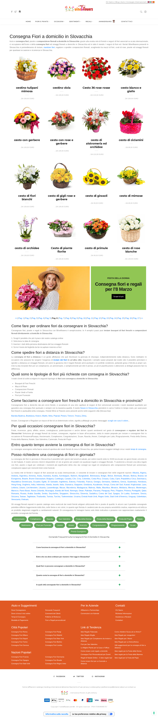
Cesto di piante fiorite (61, 249)
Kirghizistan (136, 485)
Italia (62, 485)
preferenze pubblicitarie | (111, 687)
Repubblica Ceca (128, 479)
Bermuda (118, 476)
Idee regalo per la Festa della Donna (128, 651)
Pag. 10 (82, 318)
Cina (79, 479)
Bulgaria (50, 479)
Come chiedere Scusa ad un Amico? (128, 632)
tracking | (48, 687)
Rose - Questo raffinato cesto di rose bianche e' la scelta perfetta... (130, 237)
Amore (71, 525)
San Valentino (64, 519)
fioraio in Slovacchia (89, 408)
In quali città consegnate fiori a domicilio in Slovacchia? (58, 585)
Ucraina (77, 497)
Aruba (39, 476)
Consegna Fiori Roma (19, 632)
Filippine (119, 491)
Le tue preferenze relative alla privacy (89, 714)
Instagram (100, 676)
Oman (81, 491)
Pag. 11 (90, 318)
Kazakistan (97, 485)
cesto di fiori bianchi (27, 197)
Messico (114, 488)
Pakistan (88, 491)
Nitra (50, 416)
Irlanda (49, 485)
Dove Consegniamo (18, 610)
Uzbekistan (141, 497)
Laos (144, 485)
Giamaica (69, 485)
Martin (44, 416)
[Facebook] (11, 11)
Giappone (78, 485)
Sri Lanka (125, 494)
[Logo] (79, 8)
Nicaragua (49, 491)
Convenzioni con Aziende (90, 613)
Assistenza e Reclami (123, 617)
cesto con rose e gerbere (61, 141)
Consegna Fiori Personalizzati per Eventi (95, 654)
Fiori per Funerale (43, 525)
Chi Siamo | (110, 2)
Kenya (106, 485)
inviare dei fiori (60, 360)
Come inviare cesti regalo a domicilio (94, 651)
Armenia (32, 476)
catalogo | (40, 687)
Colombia (86, 479)
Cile (74, 479)
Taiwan (23, 497)
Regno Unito (103, 497)
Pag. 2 (28, 318)
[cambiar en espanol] (154, 2)
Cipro (117, 479)
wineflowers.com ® (67, 707)
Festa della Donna (83, 519)
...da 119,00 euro (96, 154)
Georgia (97, 482)
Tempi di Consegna (18, 617)
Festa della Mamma (105, 519)
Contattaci (126, 21)
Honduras (142, 482)
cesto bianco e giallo (131, 89)
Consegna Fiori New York (54, 638)
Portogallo (136, 491)
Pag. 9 (75, 318)
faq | (71, 687)
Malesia (91, 488)
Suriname (135, 494)
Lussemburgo (52, 488)
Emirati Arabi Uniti (89, 497)
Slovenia (84, 494)
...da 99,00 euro (96, 203)
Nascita (50, 519)
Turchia (57, 497)
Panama (96, 491)
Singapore (64, 494)
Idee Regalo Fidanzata (89, 632)
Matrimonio (26, 525)
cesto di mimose (131, 195)
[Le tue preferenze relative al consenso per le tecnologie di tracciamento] (154, 713)
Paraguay (106, 491)
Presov (64, 416)
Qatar (144, 491)
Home (28, 21)
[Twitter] (16, 11)
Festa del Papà (125, 519)
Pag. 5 (48, 318)
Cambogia (59, 479)
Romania (15, 494)
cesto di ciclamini (131, 140)
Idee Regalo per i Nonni (123, 638)
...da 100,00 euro (61, 259)
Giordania (88, 485)
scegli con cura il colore (118, 421)
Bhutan (126, 476)
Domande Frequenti (52, 610)
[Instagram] (20, 11)
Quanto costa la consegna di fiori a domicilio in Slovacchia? (60, 575)
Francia (89, 482)
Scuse (132, 525)
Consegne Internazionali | (136, 2)
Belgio (103, 476)
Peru (113, 491)
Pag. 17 (136, 318)
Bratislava (30, 416)
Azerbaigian (64, 476)
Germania (106, 482)
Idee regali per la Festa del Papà (127, 658)
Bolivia (134, 476)
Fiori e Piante (41, 21)
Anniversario (105, 21)
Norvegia (74, 491)
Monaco (131, 488)
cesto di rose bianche (131, 249)
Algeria (143, 473)
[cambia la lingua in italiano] (151, 2)
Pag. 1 (21, 318)
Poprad (57, 416)
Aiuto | (123, 2)
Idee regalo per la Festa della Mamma (129, 654)
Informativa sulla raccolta (57, 714)
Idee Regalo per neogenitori (125, 635)
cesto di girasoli (96, 195)
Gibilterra (115, 482)
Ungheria (26, 485)
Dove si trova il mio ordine (20, 613)
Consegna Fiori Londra (53, 645)
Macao (62, 488)
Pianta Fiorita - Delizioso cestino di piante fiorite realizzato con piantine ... (61, 237)
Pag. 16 (128, 318)
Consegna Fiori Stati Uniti (20, 663)
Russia (23, 494)
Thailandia (41, 497)
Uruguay (132, 497)
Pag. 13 (105, 318)
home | (25, 687)
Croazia (105, 479)
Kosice (38, 416)
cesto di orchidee (27, 248)
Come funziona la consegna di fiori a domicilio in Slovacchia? (61, 547)
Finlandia (81, 482)
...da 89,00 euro (131, 147)
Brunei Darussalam (37, 479)
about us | (124, 687)
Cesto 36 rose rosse (96, 87)
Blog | (117, 2)
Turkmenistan (67, 497)
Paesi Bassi (25, 491)
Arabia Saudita (34, 494)
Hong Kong (16, 485)
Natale (140, 519)
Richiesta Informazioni (123, 613)
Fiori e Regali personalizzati (55, 620)
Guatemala (132, 482)
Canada (68, 479)
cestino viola (61, 87)
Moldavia (123, 488)
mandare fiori (49, 47)
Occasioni (58, 21)
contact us (132, 687)
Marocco (15, 491)
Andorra (14, 476)
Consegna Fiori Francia (20, 657)
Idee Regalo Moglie (88, 635)
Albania (135, 473)
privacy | (87, 687)
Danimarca (141, 479)
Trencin (70, 416)
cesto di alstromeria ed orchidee (96, 143)
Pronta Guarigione (78, 532)
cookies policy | (96, 687)
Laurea (60, 525)
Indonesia (41, 485)
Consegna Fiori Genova (20, 645)
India (33, 485)
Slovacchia (74, 494)
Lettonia (14, 488)
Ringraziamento (117, 525)
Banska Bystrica (18, 416)
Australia (47, 476)
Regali (89, 21)
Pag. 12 (97, 318)
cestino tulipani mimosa (27, 89)
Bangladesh (84, 476)
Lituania (42, 488)
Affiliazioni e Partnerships (90, 610)
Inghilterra (63, 482)
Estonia (72, 482)
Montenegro (141, 488)
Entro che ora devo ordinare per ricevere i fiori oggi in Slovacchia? (63, 557)
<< (16, 318)
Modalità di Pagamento (19, 620)
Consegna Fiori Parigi (53, 632)
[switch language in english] (148, 2)
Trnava (78, 416)
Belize (110, 476)
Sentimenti (74, 21)
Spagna (116, 494)
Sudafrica (93, 494)
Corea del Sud (116, 485)
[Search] (141, 11)
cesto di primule (96, 248)
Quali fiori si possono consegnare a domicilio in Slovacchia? (60, 566)
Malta (98, 488)
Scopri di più (118, 297)
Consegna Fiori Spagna (20, 660)
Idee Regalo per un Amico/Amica (127, 642)
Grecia (123, 482)
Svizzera (15, 497)
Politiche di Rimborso (53, 617)
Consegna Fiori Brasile (53, 660)
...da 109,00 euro (27, 98)
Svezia (143, 494)
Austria (55, 476)
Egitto (44, 482)
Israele (56, 485)
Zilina (84, 416)
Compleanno (35, 519)
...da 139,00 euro (27, 255)
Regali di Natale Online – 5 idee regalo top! (96, 658)
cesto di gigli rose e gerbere (61, 197)
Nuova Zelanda (37, 491)
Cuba (112, 479)
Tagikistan (31, 497)
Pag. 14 (113, 318)
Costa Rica (96, 479)
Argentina (23, 476)
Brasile (25, 479)
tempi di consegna (138, 449)
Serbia (44, 494)
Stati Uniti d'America (118, 497)
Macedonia (71, 488)
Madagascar (82, 488)
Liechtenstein (32, 488)
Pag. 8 (68, 318)
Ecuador (36, 482)
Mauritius (106, 488)
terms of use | (78, 687)
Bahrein (74, 476)
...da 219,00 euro (96, 95)
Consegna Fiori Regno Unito (55, 663)
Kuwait (127, 485)
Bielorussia (95, 476)
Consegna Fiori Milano (19, 635)
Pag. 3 (34, 318)
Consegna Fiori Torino (19, 642)
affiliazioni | (32, 687)
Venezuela (15, 499)
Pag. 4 (41, 318)
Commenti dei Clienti (52, 613)
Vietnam (24, 499)
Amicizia (83, 525)
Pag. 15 (121, 318)
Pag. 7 (61, 318)
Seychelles (53, 494)
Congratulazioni (99, 525)
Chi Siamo (119, 610)
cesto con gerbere (27, 140)
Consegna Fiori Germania (54, 657)
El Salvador (53, 482)
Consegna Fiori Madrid (53, 635)
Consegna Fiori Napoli (19, 638)
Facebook (60, 676)
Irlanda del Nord (62, 491)
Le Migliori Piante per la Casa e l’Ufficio (95, 648)
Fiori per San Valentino (89, 644)
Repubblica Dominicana (21, 482)
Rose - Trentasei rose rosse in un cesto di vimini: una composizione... (96, 77)
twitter (80, 676)
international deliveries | (60, 687)
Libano (22, 488)
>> (142, 318)
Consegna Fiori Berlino (53, 642)
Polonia (127, 491)
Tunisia (50, 497)
